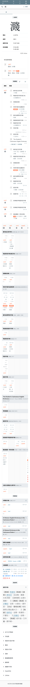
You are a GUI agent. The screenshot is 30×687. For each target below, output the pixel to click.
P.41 (6, 489)
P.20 (26, 209)
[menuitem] (15, 632)
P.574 (25, 552)
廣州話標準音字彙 (18, 115)
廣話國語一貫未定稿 (19, 214)
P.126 (24, 111)
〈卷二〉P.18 (24, 196)
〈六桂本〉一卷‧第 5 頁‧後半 (20, 571)
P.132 (25, 125)
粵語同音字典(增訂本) (19, 95)
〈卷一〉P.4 (24, 194)
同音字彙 (15, 128)
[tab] (6, 12)
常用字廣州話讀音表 (19, 107)
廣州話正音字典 (17, 90)
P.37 (26, 218)
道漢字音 (15, 194)
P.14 (26, 561)
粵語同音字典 (17, 123)
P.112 (25, 202)
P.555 (25, 548)
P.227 (25, 504)
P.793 (25, 538)
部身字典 (15, 134)
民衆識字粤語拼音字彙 (19, 200)
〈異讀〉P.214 (23, 113)
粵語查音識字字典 (18, 120)
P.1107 (25, 526)
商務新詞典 (16, 102)
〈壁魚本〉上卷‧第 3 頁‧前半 (20, 569)
